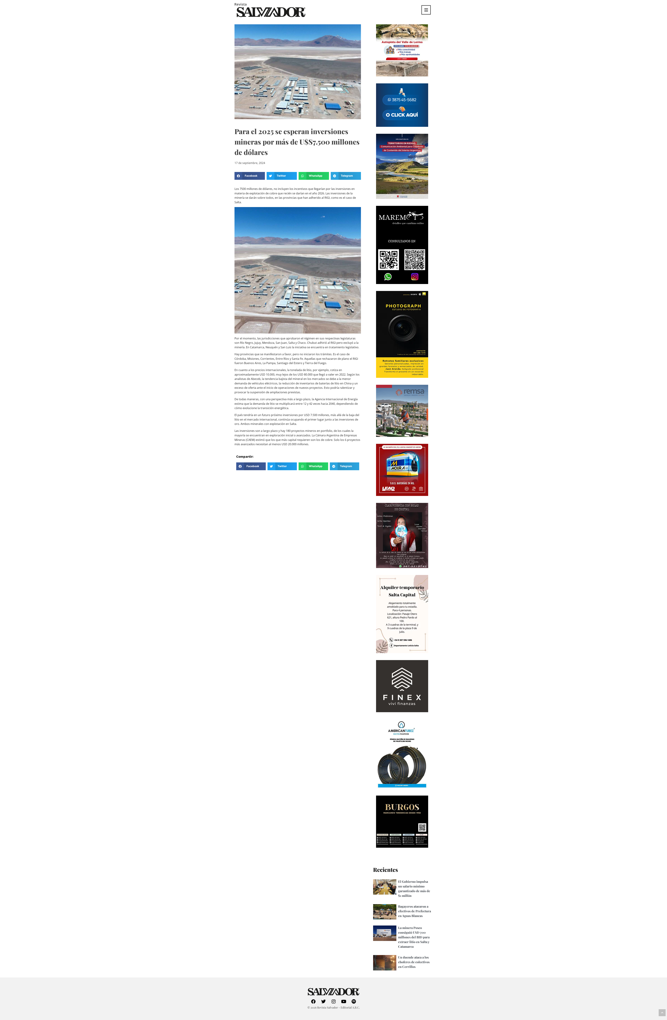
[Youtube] (343, 1001)
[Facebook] (313, 1001)
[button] (249, 176)
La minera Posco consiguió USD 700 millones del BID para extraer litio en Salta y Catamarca (414, 937)
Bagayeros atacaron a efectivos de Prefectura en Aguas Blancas (414, 911)
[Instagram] (333, 1001)
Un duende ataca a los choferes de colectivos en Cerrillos (414, 962)
